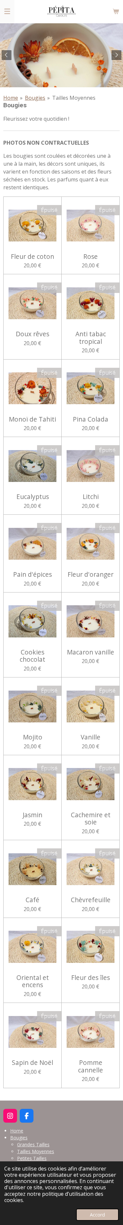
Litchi (91, 496)
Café (32, 899)
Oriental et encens (32, 981)
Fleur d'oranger (90, 574)
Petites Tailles (32, 1158)
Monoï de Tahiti (32, 419)
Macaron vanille (90, 652)
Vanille (90, 737)
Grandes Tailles (33, 1144)
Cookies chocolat (32, 656)
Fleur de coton (32, 256)
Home (10, 97)
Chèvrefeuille (91, 899)
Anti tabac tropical (90, 337)
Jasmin (32, 815)
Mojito (32, 737)
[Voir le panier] (116, 11)
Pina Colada (90, 419)
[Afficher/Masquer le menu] (7, 11)
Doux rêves (32, 334)
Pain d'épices (32, 574)
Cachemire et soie (91, 818)
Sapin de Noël (32, 1062)
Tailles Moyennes (73, 97)
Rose (90, 256)
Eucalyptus (32, 496)
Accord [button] (97, 1215)
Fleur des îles (90, 977)
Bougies (35, 97)
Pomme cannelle (90, 1066)
